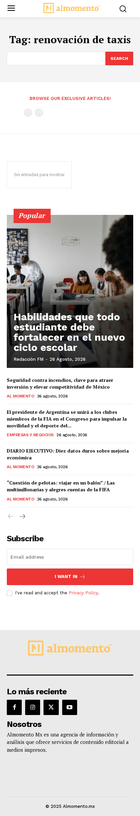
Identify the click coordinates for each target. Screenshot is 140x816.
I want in (66, 576)
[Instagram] (32, 707)
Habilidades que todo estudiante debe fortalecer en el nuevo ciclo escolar (69, 332)
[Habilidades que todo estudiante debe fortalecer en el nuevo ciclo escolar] (70, 291)
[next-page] (22, 516)
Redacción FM (28, 359)
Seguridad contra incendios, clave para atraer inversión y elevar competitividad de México (60, 383)
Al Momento (20, 396)
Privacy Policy (83, 592)
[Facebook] (14, 707)
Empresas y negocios (30, 434)
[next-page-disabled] (39, 112)
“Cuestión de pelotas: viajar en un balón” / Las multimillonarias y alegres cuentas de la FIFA (61, 486)
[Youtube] (69, 707)
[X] (50, 707)
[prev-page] (28, 112)
